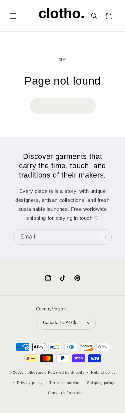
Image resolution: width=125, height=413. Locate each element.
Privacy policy (30, 383)
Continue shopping (63, 106)
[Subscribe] (104, 237)
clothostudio (36, 372)
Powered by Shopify (66, 372)
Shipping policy (101, 383)
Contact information (66, 393)
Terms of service (64, 383)
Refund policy (103, 372)
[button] (13, 16)
